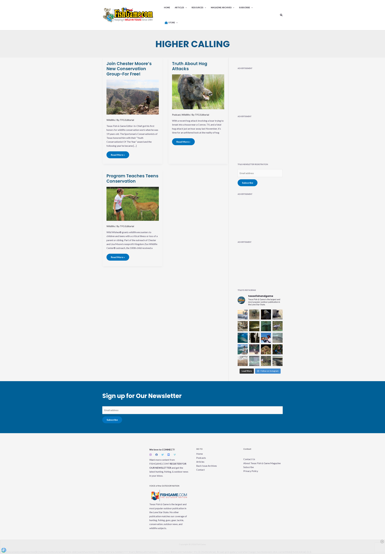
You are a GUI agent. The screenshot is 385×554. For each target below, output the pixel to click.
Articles (200, 461)
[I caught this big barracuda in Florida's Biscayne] (243, 349)
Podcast (176, 114)
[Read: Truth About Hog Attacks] (198, 91)
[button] (185, 7)
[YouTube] (168, 454)
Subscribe (247, 182)
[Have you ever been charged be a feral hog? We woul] (278, 314)
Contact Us (249, 459)
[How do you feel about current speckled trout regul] (254, 326)
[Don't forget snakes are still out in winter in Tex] (266, 361)
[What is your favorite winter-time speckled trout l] (278, 338)
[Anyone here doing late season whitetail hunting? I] (254, 349)
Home (199, 453)
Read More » (118, 153)
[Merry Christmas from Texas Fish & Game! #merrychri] (266, 349)
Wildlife (110, 119)
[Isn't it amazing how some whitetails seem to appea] (243, 361)
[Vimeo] (174, 454)
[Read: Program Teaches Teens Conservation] (132, 203)
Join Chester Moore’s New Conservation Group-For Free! (129, 69)
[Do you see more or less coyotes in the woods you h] (243, 326)
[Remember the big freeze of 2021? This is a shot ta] (278, 361)
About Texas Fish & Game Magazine (262, 463)
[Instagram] (150, 454)
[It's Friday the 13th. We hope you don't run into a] (266, 314)
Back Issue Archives (206, 465)
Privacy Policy (250, 471)
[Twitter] (162, 454)
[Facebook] (156, 454)
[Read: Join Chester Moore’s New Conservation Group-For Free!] (132, 96)
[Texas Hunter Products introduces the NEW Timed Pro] (254, 314)
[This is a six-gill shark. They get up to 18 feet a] (243, 338)
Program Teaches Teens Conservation (132, 178)
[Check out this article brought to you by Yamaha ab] (243, 314)
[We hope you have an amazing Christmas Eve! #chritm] (278, 349)
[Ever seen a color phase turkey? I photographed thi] (278, 326)
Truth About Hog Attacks (189, 66)
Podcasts (201, 457)
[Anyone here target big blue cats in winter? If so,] (266, 326)
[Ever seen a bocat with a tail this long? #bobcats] (254, 361)
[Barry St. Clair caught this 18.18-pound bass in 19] (266, 338)
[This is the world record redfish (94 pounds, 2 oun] (254, 338)
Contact (200, 469)
